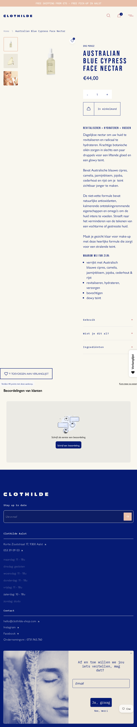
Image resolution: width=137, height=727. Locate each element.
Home (6, 30)
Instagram (10, 627)
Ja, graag (101, 702)
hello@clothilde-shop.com (20, 621)
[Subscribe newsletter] (128, 516)
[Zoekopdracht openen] (108, 16)
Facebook (10, 633)
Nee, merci (101, 710)
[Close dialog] (131, 653)
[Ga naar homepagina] (53, 16)
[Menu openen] (130, 16)
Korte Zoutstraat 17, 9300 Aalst (23, 544)
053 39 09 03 (12, 550)
